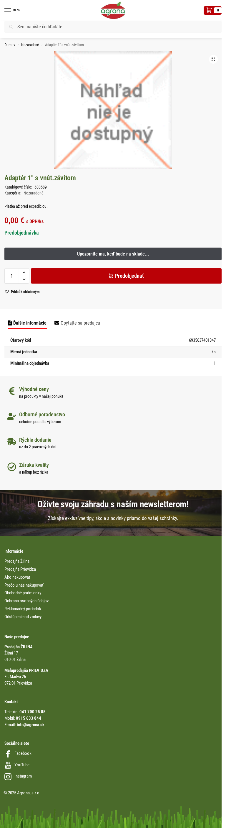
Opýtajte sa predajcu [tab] (80, 323)
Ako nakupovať (17, 577)
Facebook (22, 753)
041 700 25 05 (32, 711)
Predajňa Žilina (16, 561)
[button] (213, 10)
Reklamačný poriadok (22, 608)
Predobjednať (129, 276)
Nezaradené (30, 44)
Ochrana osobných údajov (26, 600)
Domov (9, 44)
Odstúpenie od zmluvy (22, 616)
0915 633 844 (28, 718)
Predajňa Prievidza (20, 569)
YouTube (21, 765)
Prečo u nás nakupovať (24, 585)
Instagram (23, 776)
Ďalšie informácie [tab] (29, 323)
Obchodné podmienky (22, 592)
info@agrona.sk (30, 724)
